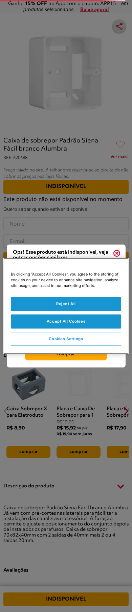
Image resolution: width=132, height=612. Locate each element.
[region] (66, 306)
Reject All (66, 303)
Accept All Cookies (66, 321)
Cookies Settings (66, 338)
